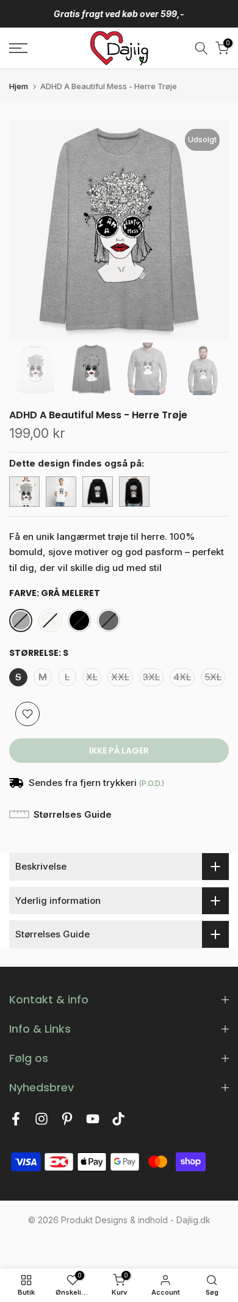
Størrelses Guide (73, 814)
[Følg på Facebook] (16, 1122)
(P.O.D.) (151, 783)
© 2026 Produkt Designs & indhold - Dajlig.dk (119, 1220)
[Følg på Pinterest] (67, 1122)
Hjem (18, 86)
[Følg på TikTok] (118, 1122)
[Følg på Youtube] (92, 1122)
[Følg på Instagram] (41, 1122)
